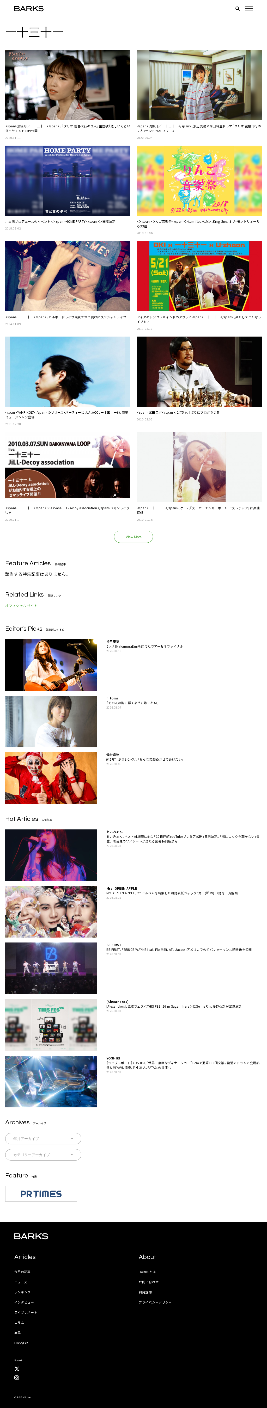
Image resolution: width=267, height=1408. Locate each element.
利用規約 (145, 1292)
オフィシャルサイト (21, 605)
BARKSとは (147, 1271)
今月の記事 (22, 1271)
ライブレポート (26, 1312)
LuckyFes (21, 1343)
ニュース (20, 1282)
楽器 (17, 1332)
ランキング (22, 1292)
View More (134, 537)
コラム (19, 1322)
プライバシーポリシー (155, 1302)
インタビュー (24, 1302)
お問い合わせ (149, 1282)
